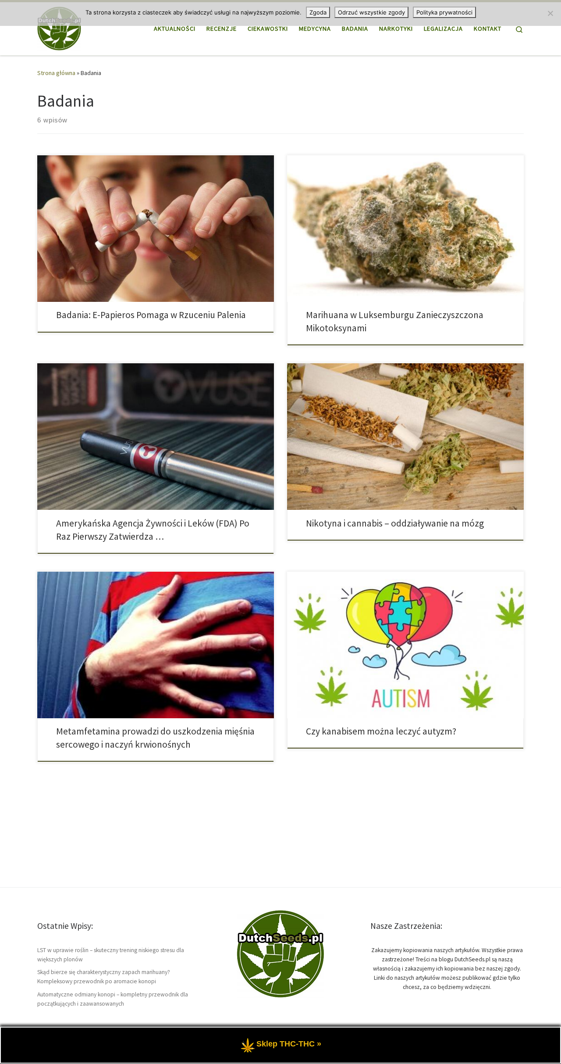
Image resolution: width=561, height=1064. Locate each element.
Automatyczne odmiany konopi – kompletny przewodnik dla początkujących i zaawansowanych (112, 999)
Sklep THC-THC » (288, 1044)
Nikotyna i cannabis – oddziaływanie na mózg (395, 523)
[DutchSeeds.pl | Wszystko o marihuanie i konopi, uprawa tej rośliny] (59, 27)
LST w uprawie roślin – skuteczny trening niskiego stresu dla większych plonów (110, 954)
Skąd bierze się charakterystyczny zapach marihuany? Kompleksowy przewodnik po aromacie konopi (103, 976)
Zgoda (318, 12)
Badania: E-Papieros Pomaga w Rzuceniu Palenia (151, 315)
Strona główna (56, 73)
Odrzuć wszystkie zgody (371, 12)
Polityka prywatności (444, 12)
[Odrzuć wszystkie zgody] (550, 13)
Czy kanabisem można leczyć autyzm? (381, 731)
